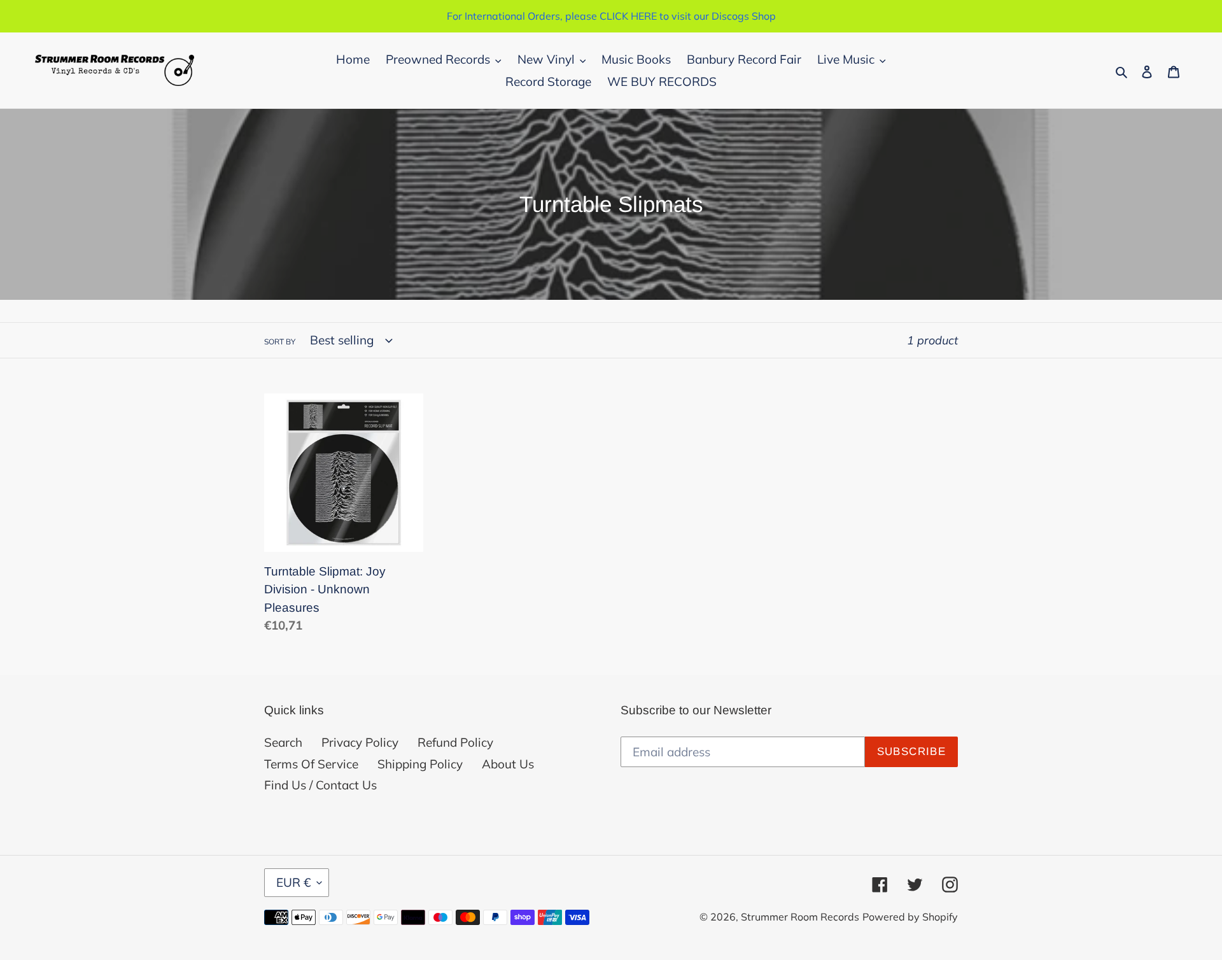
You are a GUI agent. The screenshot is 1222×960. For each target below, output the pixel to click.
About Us (508, 764)
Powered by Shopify (910, 916)
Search (283, 742)
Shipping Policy (420, 764)
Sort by (279, 341)
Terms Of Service (311, 764)
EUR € (293, 882)
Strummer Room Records (800, 916)
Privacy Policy (359, 742)
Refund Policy (455, 742)
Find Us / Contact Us (320, 785)
